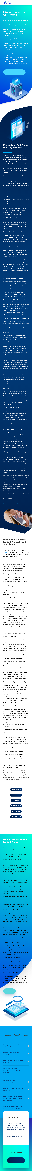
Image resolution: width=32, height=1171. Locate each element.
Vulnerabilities (16, 800)
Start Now (9, 991)
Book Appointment (16, 1160)
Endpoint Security (16, 795)
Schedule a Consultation (14, 72)
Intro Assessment (16, 817)
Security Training (16, 806)
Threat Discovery (16, 789)
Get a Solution (10, 504)
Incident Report (16, 811)
